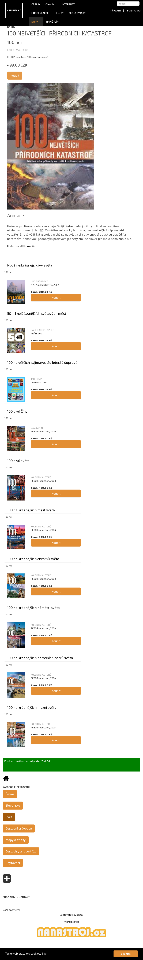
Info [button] (44, 953)
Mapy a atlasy (16, 840)
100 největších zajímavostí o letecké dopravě (42, 362)
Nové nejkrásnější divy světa (29, 265)
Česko (10, 794)
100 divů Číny (17, 411)
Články (50, 4)
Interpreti (69, 4)
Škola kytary (77, 12)
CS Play (35, 4)
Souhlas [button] (126, 953)
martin (31, 245)
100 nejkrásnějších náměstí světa (33, 607)
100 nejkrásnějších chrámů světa (33, 559)
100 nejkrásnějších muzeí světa (31, 707)
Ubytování (13, 863)
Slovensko (13, 805)
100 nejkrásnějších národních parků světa (40, 658)
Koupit (14, 75)
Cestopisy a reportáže (21, 851)
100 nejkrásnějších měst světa (31, 510)
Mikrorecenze (71, 921)
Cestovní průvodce (19, 828)
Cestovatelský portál (71, 914)
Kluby (59, 12)
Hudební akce (40, 12)
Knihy (35, 21)
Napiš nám (52, 21)
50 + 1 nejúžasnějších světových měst (36, 313)
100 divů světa (18, 460)
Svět (9, 817)
